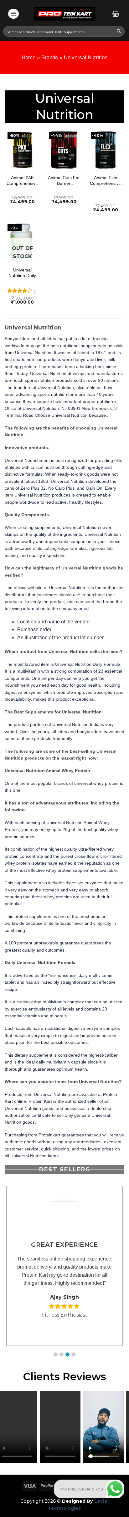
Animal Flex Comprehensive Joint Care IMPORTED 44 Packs (105, 180)
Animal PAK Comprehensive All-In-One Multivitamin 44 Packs (22, 180)
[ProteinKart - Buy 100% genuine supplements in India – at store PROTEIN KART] (64, 13)
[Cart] (115, 14)
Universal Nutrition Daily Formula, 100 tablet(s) (22, 272)
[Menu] (13, 14)
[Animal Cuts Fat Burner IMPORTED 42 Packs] (63, 150)
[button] (56, 1354)
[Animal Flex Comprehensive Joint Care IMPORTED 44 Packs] (105, 150)
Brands (49, 57)
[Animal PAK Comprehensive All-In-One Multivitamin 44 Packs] (22, 150)
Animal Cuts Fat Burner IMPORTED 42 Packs (64, 180)
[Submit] (119, 31)
